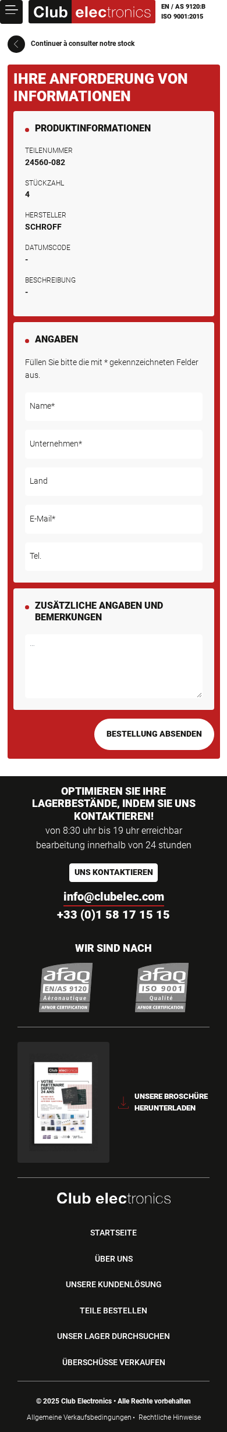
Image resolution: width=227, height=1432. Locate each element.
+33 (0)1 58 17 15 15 (113, 915)
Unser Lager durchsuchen (113, 1336)
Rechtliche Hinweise (170, 1417)
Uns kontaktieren (114, 872)
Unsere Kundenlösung (114, 1284)
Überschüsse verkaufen (113, 1362)
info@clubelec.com (113, 897)
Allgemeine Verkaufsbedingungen (79, 1417)
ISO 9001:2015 (182, 16)
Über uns (114, 1258)
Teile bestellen (113, 1310)
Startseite (113, 1232)
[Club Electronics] (92, 12)
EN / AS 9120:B (183, 6)
